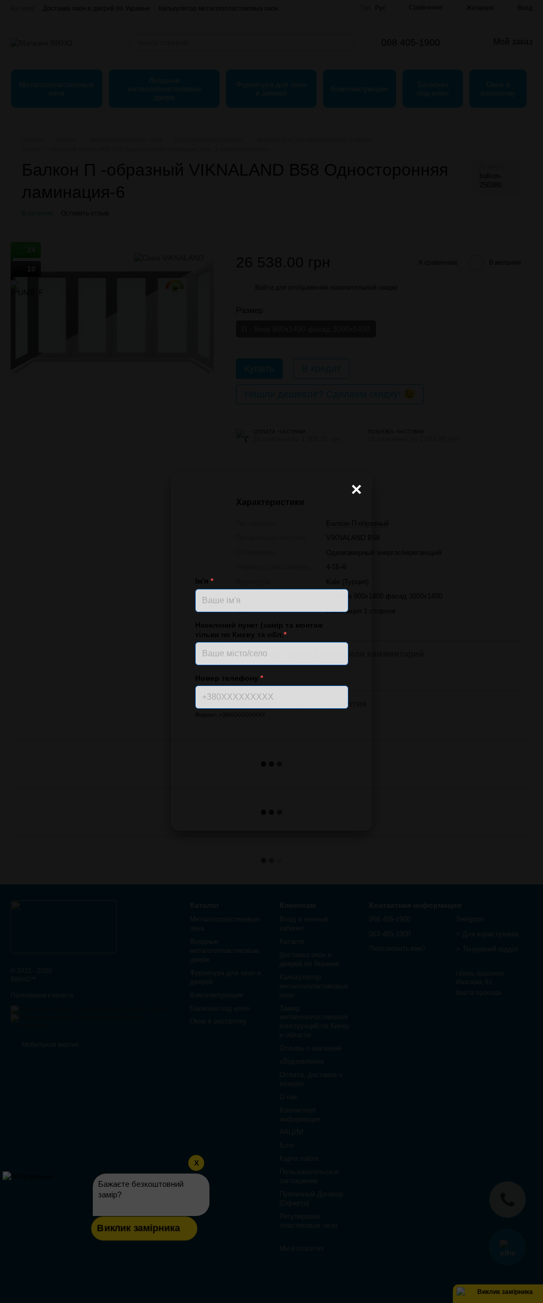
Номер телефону (229, 678)
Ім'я (204, 581)
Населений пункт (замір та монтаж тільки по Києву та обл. (259, 630)
